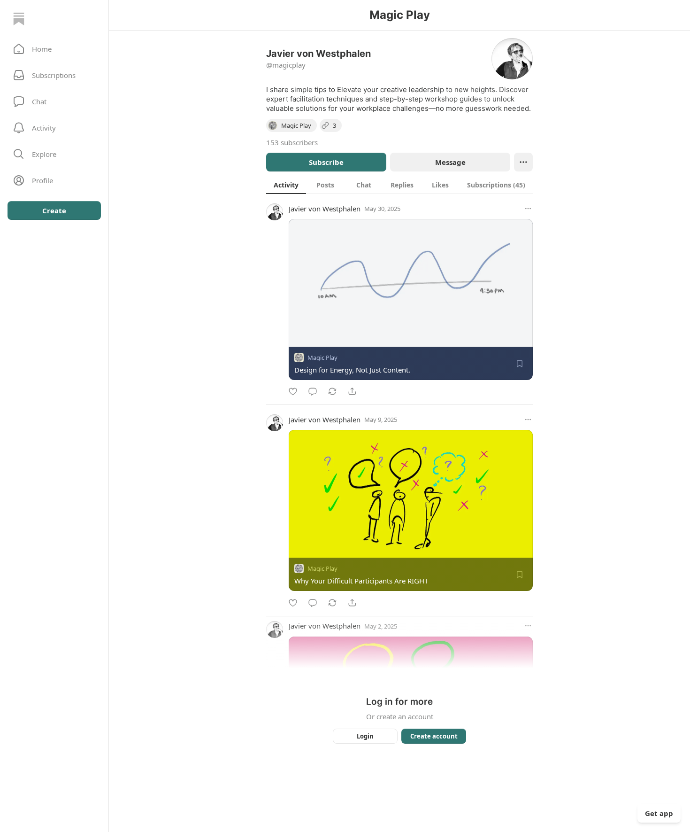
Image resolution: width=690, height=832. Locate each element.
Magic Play (322, 357)
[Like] (293, 391)
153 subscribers (292, 142)
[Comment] (313, 391)
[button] (54, 49)
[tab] (286, 184)
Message (450, 162)
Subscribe (326, 162)
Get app (659, 813)
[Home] (19, 19)
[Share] (352, 391)
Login (365, 736)
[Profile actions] (523, 162)
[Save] (519, 363)
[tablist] (399, 184)
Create (54, 210)
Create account (434, 736)
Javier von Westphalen (324, 208)
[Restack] (332, 391)
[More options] (528, 208)
